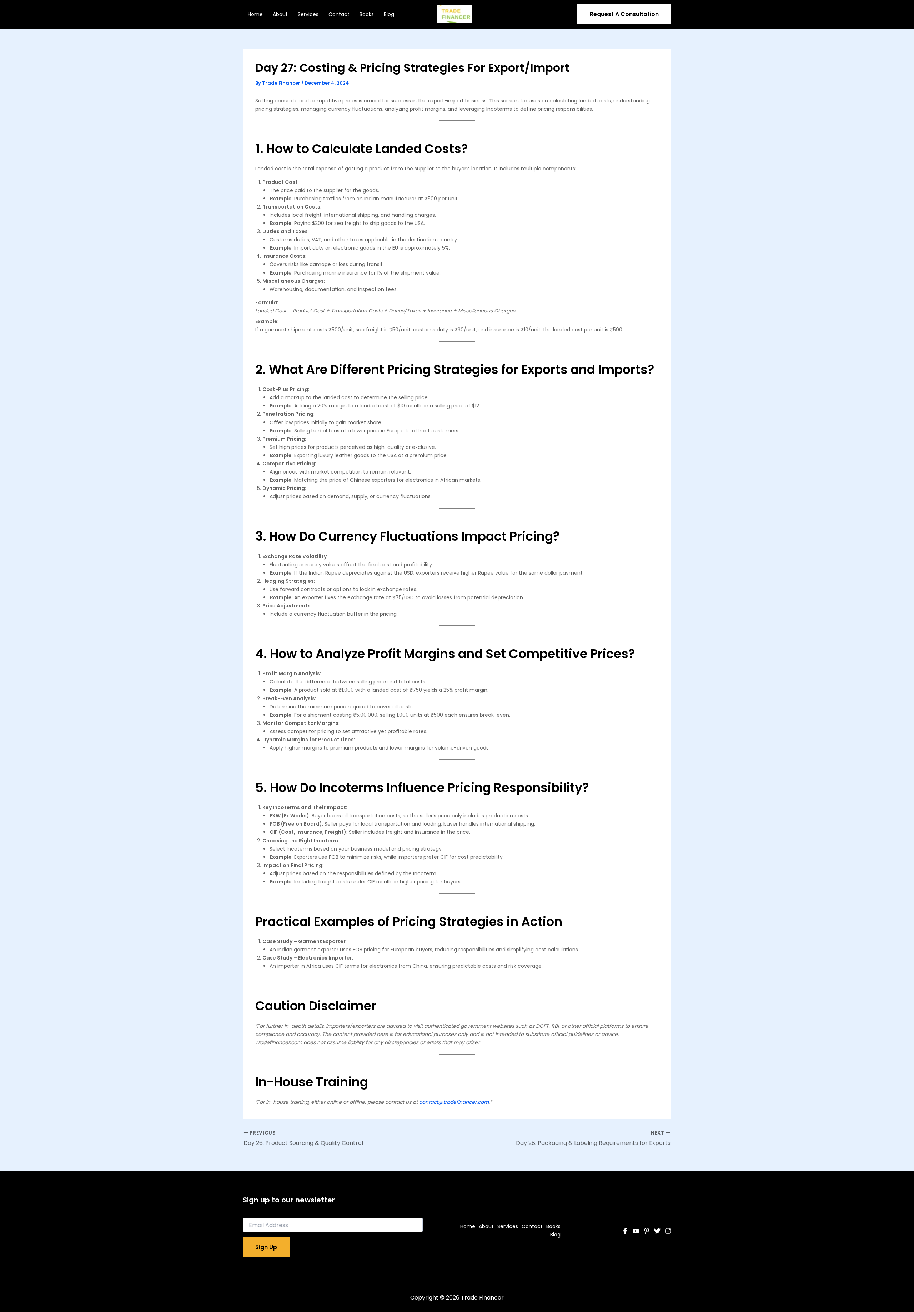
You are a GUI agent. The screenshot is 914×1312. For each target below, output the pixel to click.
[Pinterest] (646, 1231)
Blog (389, 14)
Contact (339, 14)
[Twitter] (657, 1231)
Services (308, 14)
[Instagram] (668, 1231)
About (280, 14)
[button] (624, 14)
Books (367, 14)
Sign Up (266, 1247)
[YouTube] (636, 1231)
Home (255, 14)
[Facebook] (625, 1231)
